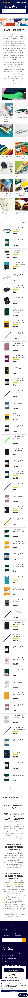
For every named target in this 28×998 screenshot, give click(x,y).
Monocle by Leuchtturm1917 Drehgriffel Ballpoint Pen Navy (18, 612)
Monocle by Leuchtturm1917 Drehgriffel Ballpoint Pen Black (18, 635)
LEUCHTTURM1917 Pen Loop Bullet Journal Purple (18, 449)
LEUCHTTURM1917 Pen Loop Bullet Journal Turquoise (18, 577)
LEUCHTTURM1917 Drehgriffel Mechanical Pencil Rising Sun (18, 519)
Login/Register (21, 2)
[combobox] (14, 11)
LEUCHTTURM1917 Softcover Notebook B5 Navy (18, 554)
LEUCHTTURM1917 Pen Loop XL (18, 251)
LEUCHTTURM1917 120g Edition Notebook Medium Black (19, 763)
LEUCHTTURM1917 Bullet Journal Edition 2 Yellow (18, 321)
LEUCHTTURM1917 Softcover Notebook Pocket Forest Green (18, 565)
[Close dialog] (24, 968)
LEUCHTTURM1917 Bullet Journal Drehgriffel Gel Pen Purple (18, 391)
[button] (25, 6)
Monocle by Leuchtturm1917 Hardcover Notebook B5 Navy (18, 751)
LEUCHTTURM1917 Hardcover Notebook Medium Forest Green (19, 530)
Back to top (13, 924)
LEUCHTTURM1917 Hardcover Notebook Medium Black (18, 647)
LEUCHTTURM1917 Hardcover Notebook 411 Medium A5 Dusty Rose (18, 344)
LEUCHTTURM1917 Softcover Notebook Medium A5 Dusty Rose (18, 705)
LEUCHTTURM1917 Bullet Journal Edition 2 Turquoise (18, 263)
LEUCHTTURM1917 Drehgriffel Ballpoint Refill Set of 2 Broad (18, 728)
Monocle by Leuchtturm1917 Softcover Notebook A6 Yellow (18, 414)
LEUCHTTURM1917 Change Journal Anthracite (18, 600)
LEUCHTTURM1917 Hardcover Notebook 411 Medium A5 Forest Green (19, 310)
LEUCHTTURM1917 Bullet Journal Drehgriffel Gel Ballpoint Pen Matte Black (18, 484)
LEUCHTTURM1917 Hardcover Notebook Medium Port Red (18, 356)
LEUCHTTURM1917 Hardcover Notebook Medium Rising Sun (18, 542)
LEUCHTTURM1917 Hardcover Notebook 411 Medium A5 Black (18, 623)
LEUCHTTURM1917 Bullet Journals (12, 884)
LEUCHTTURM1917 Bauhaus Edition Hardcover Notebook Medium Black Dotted (18, 507)
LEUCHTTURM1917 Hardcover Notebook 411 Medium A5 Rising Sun (19, 693)
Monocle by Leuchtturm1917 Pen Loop (18, 368)
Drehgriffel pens (10, 913)
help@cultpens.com (10, 961)
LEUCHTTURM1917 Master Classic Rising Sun (18, 589)
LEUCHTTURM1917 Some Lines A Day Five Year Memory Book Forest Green (19, 670)
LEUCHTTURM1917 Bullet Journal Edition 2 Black (18, 298)
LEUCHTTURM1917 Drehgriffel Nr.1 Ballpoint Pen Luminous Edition (18, 437)
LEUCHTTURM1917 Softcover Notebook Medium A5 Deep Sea (19, 472)
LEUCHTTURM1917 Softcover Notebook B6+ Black (18, 461)
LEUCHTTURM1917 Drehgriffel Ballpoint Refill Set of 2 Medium (19, 333)
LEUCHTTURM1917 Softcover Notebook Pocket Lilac (18, 681)
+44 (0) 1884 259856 (10, 958)
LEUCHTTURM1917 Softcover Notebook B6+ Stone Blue (18, 402)
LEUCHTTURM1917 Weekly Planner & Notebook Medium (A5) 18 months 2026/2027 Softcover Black (18, 426)
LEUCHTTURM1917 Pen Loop (18, 228)
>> (16, 788)
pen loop (6, 899)
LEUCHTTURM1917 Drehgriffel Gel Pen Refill (18, 275)
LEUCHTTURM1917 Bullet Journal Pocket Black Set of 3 (18, 286)
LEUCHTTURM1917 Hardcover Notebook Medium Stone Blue (18, 740)
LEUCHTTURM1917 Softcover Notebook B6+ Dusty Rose (18, 495)
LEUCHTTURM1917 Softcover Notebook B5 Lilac (18, 716)
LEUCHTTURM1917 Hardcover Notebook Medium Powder (18, 658)
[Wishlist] (21, 7)
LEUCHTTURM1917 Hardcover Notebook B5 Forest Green (18, 774)
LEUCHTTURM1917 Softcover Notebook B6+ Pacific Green (18, 240)
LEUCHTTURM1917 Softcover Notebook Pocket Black (18, 379)
